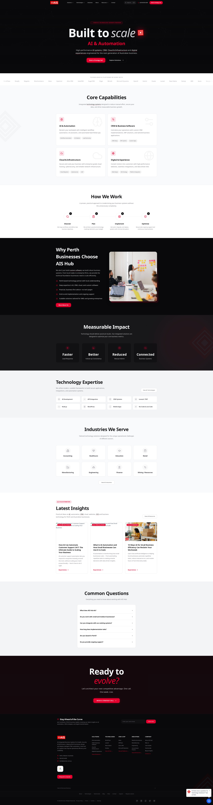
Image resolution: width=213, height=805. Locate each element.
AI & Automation (96, 740)
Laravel (107, 743)
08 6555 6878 (63, 758)
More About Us (63, 305)
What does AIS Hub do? (88, 610)
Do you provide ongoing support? (91, 642)
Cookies (93, 801)
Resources (104, 2)
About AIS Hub (148, 740)
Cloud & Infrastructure (117, 50)
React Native (108, 745)
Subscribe (151, 721)
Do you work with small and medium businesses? (97, 617)
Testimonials (148, 748)
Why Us (147, 743)
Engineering (135, 745)
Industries (90, 2)
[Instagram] (141, 800)
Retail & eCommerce (137, 740)
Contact (113, 2)
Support (121, 794)
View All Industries (106, 482)
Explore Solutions (115, 60)
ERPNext (120, 743)
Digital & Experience (97, 751)
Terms (86, 801)
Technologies (79, 2)
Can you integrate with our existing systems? (96, 623)
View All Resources (150, 516)
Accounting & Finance (135, 748)
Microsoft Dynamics (123, 748)
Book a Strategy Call (156, 2)
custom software (76, 270)
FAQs (108, 794)
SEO (97, 514)
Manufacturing (135, 743)
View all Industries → (137, 752)
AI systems (97, 50)
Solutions (69, 2)
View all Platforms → (123, 751)
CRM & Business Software (96, 743)
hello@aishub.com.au (66, 761)
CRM (105, 50)
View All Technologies (149, 390)
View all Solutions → (97, 754)
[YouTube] (154, 800)
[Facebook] (136, 800)
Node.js (107, 748)
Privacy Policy (79, 801)
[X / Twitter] (149, 800)
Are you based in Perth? (88, 636)
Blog (104, 794)
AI (69, 514)
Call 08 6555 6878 (144, 2)
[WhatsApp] (145, 800)
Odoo (119, 740)
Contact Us (148, 753)
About (97, 2)
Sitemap (99, 801)
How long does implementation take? (93, 629)
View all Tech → (109, 751)
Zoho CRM (121, 745)
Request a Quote (64, 777)
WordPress (108, 740)
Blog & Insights (149, 750)
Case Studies (148, 745)
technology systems (94, 104)
